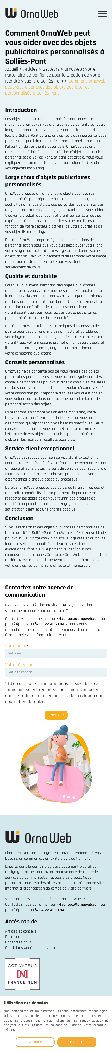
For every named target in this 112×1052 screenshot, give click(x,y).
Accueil (11, 69)
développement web (70, 866)
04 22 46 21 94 (51, 624)
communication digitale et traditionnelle (57, 858)
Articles (30, 69)
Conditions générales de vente (30, 947)
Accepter (77, 1042)
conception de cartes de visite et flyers (59, 888)
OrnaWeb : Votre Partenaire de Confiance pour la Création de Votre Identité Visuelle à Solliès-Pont (52, 75)
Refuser (35, 1042)
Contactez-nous (18, 942)
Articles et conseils (20, 931)
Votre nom (16, 646)
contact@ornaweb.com (81, 618)
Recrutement (16, 937)
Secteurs (51, 69)
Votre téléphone (22, 665)
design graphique (19, 872)
